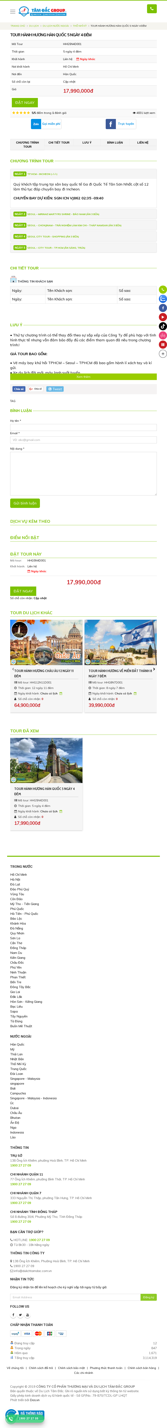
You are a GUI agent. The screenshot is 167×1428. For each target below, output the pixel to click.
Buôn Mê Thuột (21, 1026)
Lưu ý (86, 142)
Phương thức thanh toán (106, 1368)
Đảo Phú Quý (19, 889)
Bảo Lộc (16, 919)
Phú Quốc (17, 909)
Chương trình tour (27, 144)
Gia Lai (15, 992)
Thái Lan (16, 1054)
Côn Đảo (16, 899)
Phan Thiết (18, 977)
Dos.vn (35, 1400)
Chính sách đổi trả (41, 1368)
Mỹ (12, 1049)
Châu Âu (16, 1113)
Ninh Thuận (18, 972)
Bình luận (115, 142)
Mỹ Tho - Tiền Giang (24, 904)
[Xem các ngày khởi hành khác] (61, 693)
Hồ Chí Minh (18, 875)
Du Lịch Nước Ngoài (56, 25)
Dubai (14, 1108)
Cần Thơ (16, 943)
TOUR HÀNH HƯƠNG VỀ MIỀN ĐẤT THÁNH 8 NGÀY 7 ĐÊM (120, 673)
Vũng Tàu (17, 894)
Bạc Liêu (16, 1006)
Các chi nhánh (83, 1373)
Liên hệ (142, 142)
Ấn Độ (14, 1123)
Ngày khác (87, 59)
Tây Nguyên (18, 1016)
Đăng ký (148, 1297)
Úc (12, 1103)
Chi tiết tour (58, 142)
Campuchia (18, 1093)
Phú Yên (16, 967)
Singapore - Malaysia (25, 1079)
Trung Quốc (18, 1069)
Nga (13, 1127)
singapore (17, 1083)
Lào (13, 1137)
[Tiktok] (163, 326)
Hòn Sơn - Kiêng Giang (26, 1002)
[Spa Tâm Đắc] (163, 335)
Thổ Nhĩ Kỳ (80, 25)
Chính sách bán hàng (142, 1368)
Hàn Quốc (17, 1044)
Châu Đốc (17, 962)
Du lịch (34, 25)
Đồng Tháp (18, 948)
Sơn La (15, 938)
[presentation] (13, 669)
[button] (163, 354)
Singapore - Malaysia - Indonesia (33, 1098)
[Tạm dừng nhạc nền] (163, 345)
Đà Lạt (15, 884)
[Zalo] (163, 299)
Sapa (14, 1011)
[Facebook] (13, 1315)
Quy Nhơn (17, 933)
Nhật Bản (17, 1059)
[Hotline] (163, 290)
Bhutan (15, 1118)
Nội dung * (17, 448)
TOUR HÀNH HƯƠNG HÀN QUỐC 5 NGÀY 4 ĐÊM (44, 791)
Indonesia (17, 1132)
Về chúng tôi (15, 1368)
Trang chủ (18, 25)
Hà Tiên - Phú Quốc (24, 914)
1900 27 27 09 (39, 1240)
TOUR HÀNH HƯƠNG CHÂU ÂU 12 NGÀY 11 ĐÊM (44, 673)
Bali (12, 1088)
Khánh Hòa (18, 923)
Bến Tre (15, 982)
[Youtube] (27, 1315)
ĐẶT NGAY (24, 102)
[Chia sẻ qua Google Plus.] (36, 389)
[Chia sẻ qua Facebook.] (19, 389)
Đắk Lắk (16, 997)
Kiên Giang (17, 958)
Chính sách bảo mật (71, 1368)
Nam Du (16, 953)
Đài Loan (16, 1074)
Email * (15, 433)
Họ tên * (15, 421)
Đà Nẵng (16, 928)
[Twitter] (20, 1315)
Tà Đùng (16, 1021)
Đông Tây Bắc (20, 987)
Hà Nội (15, 879)
